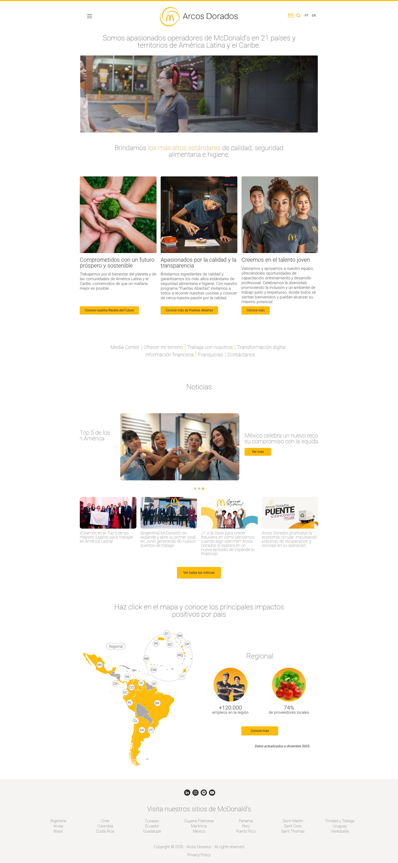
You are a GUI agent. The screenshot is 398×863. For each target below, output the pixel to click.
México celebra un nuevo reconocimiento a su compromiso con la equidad (257, 438)
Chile (105, 820)
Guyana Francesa (199, 820)
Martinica (199, 826)
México (199, 831)
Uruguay (340, 826)
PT (306, 15)
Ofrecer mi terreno (163, 347)
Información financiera (169, 355)
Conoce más (260, 731)
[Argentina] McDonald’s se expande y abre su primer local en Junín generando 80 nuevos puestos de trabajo (168, 539)
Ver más (217, 452)
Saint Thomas (293, 831)
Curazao (152, 820)
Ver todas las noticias (199, 573)
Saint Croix (293, 826)
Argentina (58, 820)
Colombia (105, 826)
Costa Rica (105, 831)
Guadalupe (152, 831)
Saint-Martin (293, 820)
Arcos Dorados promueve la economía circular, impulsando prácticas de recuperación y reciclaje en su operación (289, 539)
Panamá (246, 820)
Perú (246, 826)
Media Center (124, 347)
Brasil (58, 831)
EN (314, 15)
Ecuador (152, 826)
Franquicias (210, 355)
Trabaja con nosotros (210, 347)
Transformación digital (261, 347)
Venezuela (339, 831)
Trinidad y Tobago (339, 820)
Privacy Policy (199, 854)
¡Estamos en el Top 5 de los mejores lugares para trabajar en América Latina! (106, 537)
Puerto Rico (246, 831)
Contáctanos (241, 355)
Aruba (58, 826)
